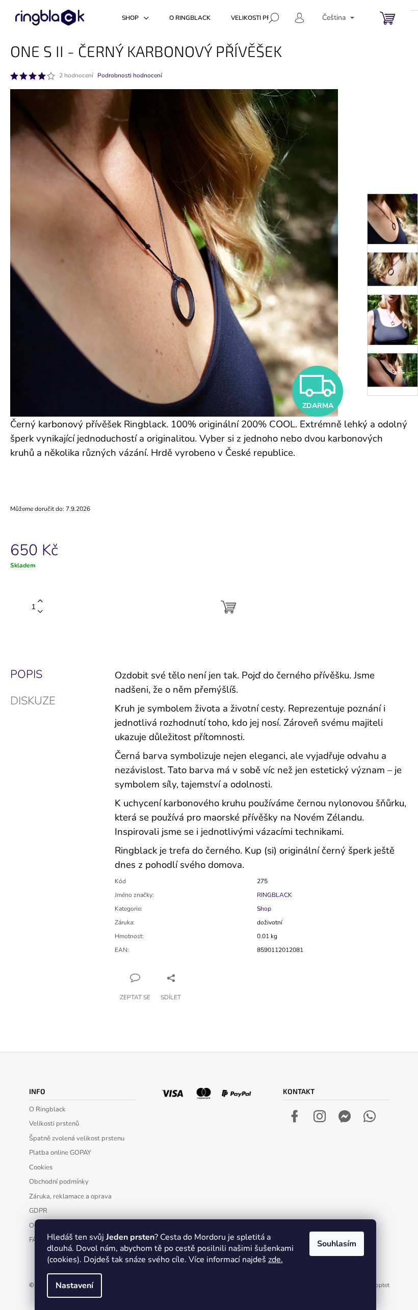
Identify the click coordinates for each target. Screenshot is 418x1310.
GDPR (38, 1210)
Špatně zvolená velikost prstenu (76, 1138)
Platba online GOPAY (60, 1152)
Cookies (41, 1167)
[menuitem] (135, 18)
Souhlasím (336, 1243)
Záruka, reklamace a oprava (70, 1196)
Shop (264, 909)
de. (277, 1259)
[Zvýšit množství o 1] (40, 601)
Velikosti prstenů (54, 1123)
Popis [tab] (26, 674)
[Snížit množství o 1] (40, 612)
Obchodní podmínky (59, 1181)
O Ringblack (47, 1109)
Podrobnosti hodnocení (129, 75)
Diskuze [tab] (33, 701)
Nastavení (74, 1285)
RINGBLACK (274, 895)
